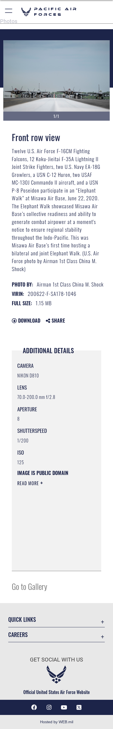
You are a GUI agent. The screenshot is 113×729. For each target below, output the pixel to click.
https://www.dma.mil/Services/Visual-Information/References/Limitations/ (50, 560)
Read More (28, 483)
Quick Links (22, 619)
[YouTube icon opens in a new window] (64, 707)
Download (28, 320)
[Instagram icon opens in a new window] (49, 707)
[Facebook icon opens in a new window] (34, 707)
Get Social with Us (56, 660)
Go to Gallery (29, 586)
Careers (18, 635)
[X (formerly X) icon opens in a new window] (79, 707)
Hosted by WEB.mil (56, 722)
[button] (9, 11)
